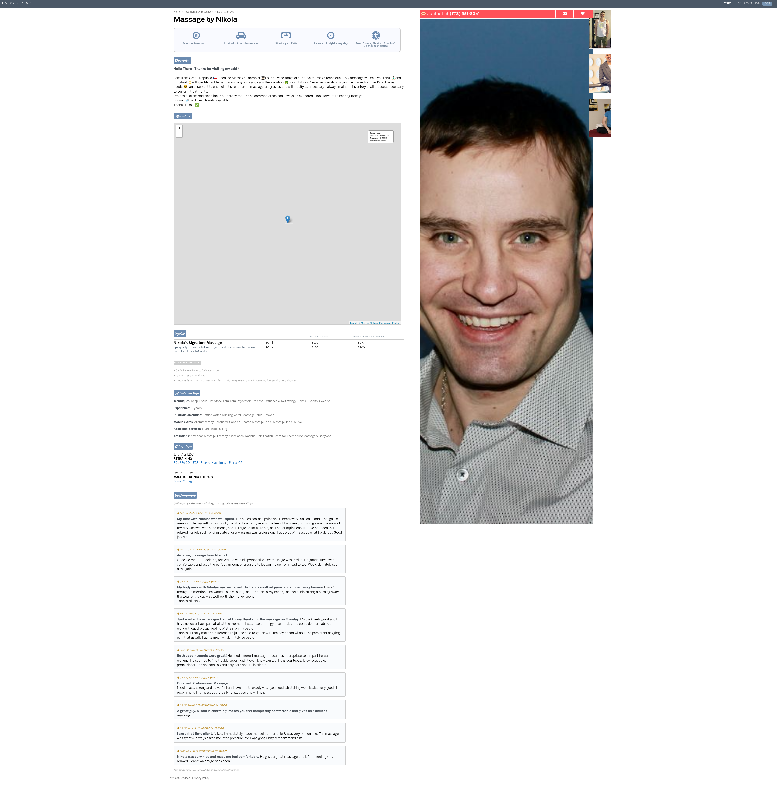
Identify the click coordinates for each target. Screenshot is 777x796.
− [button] (179, 134)
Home (177, 11)
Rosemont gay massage (198, 11)
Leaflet (353, 322)
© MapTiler (364, 322)
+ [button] (179, 128)
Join (757, 3)
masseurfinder (16, 4)
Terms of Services (179, 778)
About (748, 3)
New (738, 3)
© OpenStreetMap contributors (385, 322)
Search (728, 3)
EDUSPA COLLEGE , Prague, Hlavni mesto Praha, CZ (208, 463)
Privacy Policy (200, 778)
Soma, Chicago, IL (185, 481)
